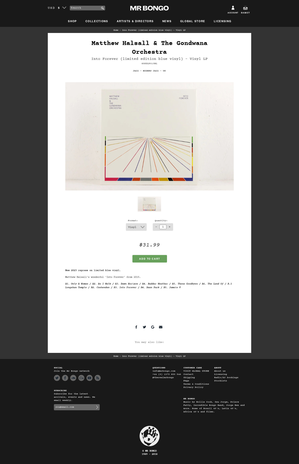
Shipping (189, 377)
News (167, 21)
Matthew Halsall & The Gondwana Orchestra (149, 48)
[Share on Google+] (153, 327)
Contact (188, 374)
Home (115, 30)
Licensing (222, 21)
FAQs (186, 380)
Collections (96, 21)
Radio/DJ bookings (226, 377)
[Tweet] (144, 327)
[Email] (161, 327)
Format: (133, 220)
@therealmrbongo (163, 377)
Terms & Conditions (196, 384)
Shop (72, 21)
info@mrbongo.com (164, 371)
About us (220, 371)
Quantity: (161, 220)
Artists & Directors (135, 21)
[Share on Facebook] (136, 327)
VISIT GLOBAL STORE (196, 371)
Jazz (136, 70)
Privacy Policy (193, 387)
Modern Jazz (151, 70)
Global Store (192, 21)
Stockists (220, 380)
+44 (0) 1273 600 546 (167, 374)
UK (164, 70)
